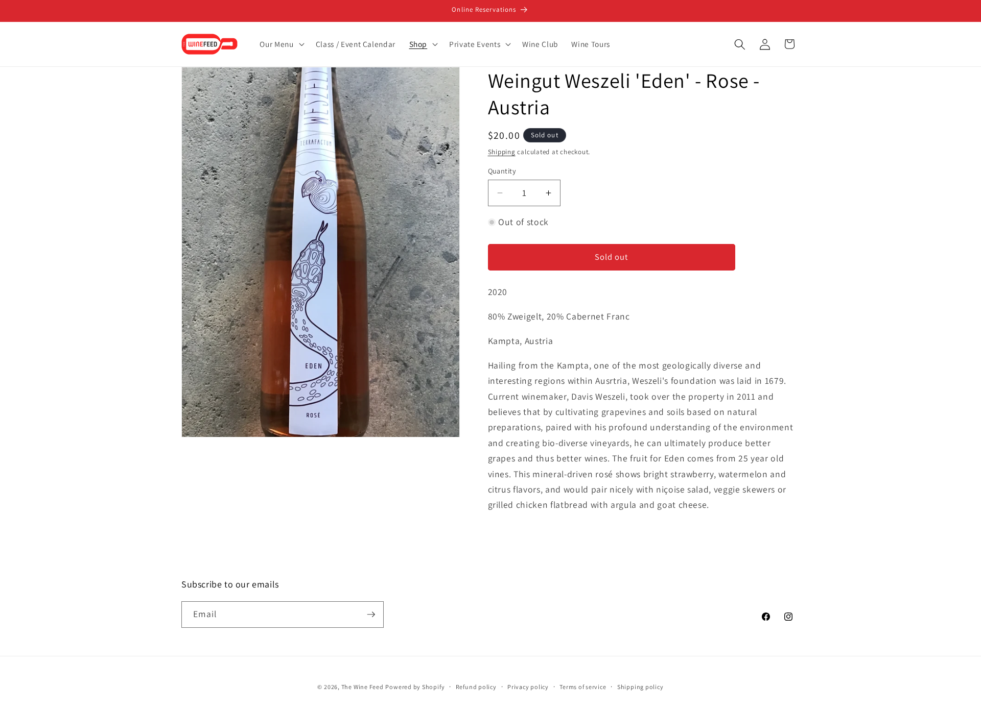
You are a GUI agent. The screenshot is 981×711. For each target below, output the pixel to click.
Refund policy (476, 687)
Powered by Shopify (415, 687)
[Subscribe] (371, 614)
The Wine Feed (362, 687)
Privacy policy (528, 687)
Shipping (502, 152)
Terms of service (582, 687)
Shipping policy (640, 687)
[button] (281, 44)
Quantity (502, 171)
